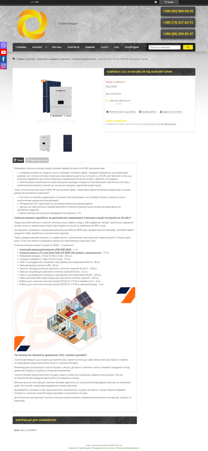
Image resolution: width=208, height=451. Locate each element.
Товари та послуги (26, 59)
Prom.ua (118, 445)
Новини (90, 47)
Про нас (57, 47)
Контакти (73, 47)
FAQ (116, 47)
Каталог (37, 47)
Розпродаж (132, 47)
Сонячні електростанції (84, 59)
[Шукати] (188, 47)
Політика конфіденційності (127, 448)
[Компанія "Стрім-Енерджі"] (32, 24)
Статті (104, 47)
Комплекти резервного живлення (53, 59)
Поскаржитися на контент (103, 448)
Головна (21, 47)
